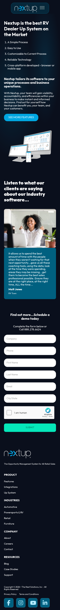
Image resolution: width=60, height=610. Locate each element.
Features (9, 481)
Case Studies (11, 569)
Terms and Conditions (29, 594)
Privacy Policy (10, 594)
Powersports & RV (13, 512)
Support (8, 575)
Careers (8, 544)
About (7, 538)
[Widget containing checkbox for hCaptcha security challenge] (29, 412)
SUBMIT (30, 427)
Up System (10, 492)
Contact (8, 549)
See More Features (21, 117)
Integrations (11, 487)
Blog (6, 563)
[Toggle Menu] (42, 8)
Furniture (9, 524)
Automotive (10, 507)
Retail (7, 518)
